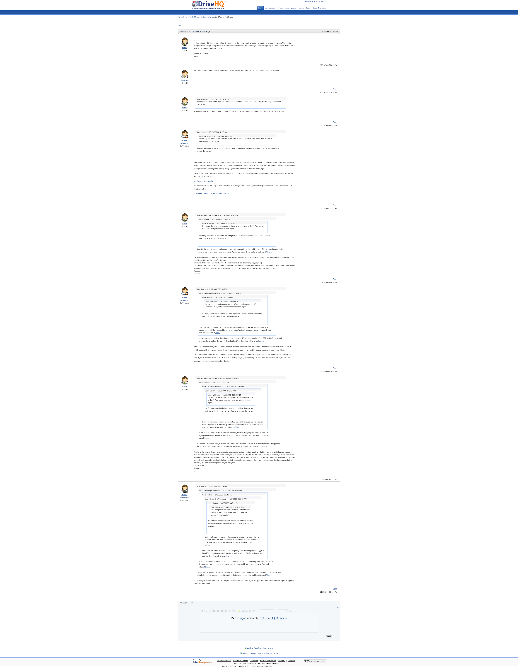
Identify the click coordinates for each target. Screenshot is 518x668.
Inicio (260, 8)
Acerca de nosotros (319, 8)
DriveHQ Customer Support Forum (201, 17)
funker (184, 224)
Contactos (291, 661)
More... (269, 252)
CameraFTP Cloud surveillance (244, 663)
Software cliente (304, 8)
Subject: (183, 31)
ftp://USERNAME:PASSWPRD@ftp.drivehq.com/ (211, 194)
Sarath (184, 48)
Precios (280, 8)
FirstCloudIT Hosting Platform (268, 663)
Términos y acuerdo (240, 661)
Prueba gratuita (290, 8)
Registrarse (309, 1)
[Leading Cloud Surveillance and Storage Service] (259, 648)
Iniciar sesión (321, 1)
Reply (180, 25)
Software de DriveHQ (268, 661)
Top (338, 607)
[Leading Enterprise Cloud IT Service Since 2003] (259, 653)
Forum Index (182, 17)
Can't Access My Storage (224, 17)
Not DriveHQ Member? (273, 618)
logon (243, 618)
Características (270, 8)
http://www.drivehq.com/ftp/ (203, 181)
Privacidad (254, 661)
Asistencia (281, 661)
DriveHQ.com (243, 666)
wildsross (185, 80)
